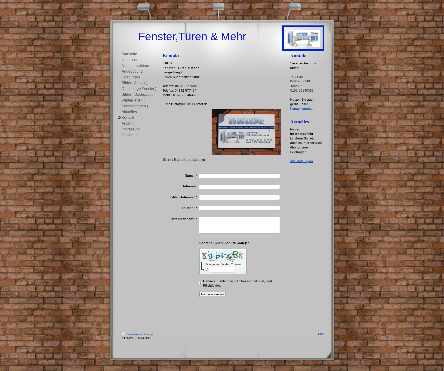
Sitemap (148, 334)
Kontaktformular (301, 108)
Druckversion (134, 334)
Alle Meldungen (301, 161)
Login (321, 333)
